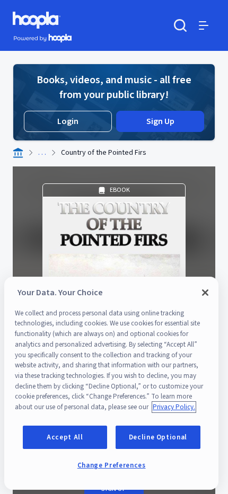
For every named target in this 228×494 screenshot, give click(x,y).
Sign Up (160, 121)
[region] (111, 383)
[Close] (205, 292)
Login (67, 121)
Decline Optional (158, 437)
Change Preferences (111, 465)
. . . (42, 152)
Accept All (65, 437)
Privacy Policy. (174, 407)
